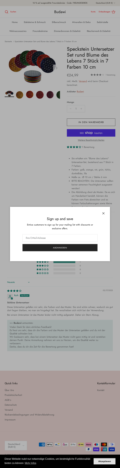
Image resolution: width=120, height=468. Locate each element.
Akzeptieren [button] (104, 461)
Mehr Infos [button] (30, 463)
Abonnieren (60, 247)
